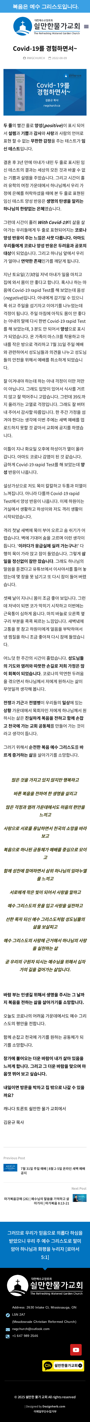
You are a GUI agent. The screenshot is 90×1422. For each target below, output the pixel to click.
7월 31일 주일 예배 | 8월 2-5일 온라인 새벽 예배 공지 (53, 1170)
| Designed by (45, 1406)
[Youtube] (76, 1350)
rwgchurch (36, 58)
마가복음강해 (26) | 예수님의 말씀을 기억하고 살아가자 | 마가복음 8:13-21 (36, 1200)
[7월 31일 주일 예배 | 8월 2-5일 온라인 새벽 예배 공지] (10, 1171)
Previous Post (14, 1158)
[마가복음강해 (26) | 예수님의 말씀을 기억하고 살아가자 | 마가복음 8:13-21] (80, 1201)
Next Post (79, 1188)
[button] (86, 26)
